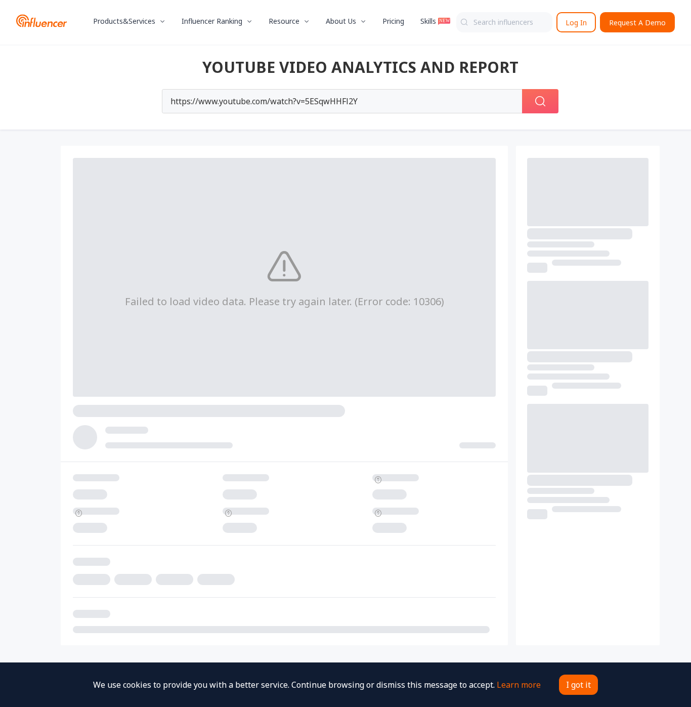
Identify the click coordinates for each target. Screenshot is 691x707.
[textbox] (504, 22)
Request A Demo (637, 22)
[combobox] (504, 22)
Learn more (519, 684)
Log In (576, 22)
